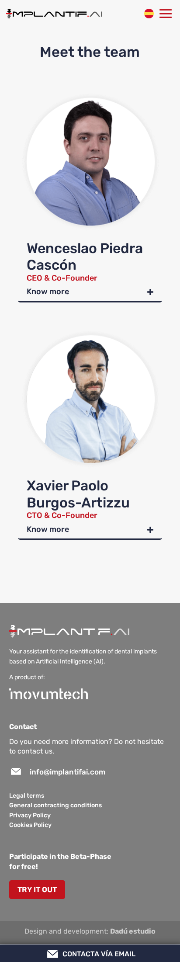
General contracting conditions (55, 805)
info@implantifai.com (67, 772)
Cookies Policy (30, 825)
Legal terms (26, 795)
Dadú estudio (133, 931)
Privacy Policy (30, 815)
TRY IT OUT (37, 889)
